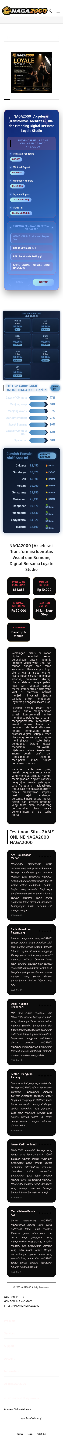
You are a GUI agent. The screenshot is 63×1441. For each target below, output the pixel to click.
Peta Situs (41, 1434)
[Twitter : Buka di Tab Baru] (28, 1426)
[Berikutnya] (59, 72)
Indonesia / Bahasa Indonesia (17, 1409)
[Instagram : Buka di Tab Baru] (35, 1426)
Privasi (20, 1434)
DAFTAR (43, 282)
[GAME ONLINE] (10, 10)
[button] (42, 11)
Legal (30, 1434)
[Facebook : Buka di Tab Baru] (21, 1426)
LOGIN (19, 282)
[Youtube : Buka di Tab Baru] (42, 1426)
